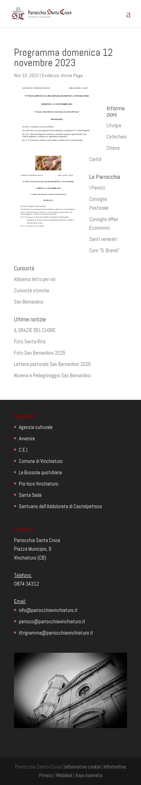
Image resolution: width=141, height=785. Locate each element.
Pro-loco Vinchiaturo (38, 483)
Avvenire (27, 438)
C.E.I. (23, 449)
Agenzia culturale (36, 427)
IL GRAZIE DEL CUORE (35, 330)
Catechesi (116, 136)
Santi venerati (103, 239)
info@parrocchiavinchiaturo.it (48, 610)
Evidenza (50, 75)
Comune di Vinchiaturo (41, 461)
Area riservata (88, 775)
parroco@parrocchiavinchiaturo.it (52, 621)
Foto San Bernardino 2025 (39, 352)
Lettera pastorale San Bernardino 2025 (52, 364)
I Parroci (97, 187)
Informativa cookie (82, 766)
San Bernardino (28, 301)
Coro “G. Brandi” (104, 250)
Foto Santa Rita (30, 341)
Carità (95, 159)
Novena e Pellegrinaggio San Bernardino (52, 375)
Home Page (72, 75)
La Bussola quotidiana (40, 472)
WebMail (64, 775)
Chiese (113, 148)
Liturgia (113, 125)
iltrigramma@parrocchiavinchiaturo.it (56, 632)
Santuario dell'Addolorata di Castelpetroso (60, 506)
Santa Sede (30, 495)
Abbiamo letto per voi (34, 279)
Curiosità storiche (31, 290)
